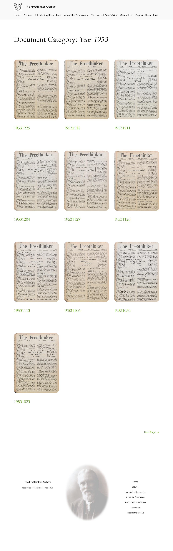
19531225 (22, 128)
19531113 (22, 310)
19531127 (72, 219)
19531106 (72, 310)
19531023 (22, 401)
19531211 (122, 128)
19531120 (122, 219)
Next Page (151, 432)
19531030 (122, 310)
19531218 (72, 128)
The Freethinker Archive (40, 6)
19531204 (22, 219)
